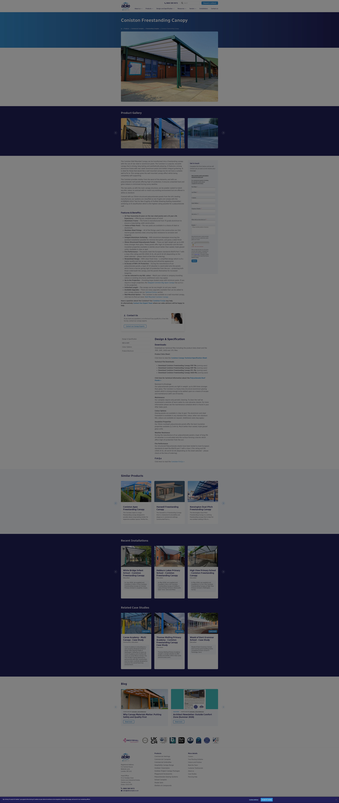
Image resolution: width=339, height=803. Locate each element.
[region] (169, 800)
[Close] (336, 800)
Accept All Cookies (267, 799)
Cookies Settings (253, 799)
